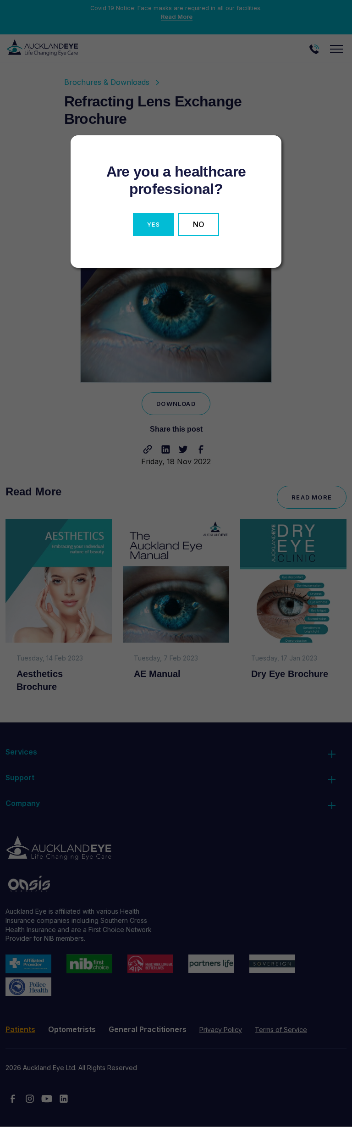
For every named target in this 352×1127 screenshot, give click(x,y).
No (198, 224)
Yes (153, 224)
